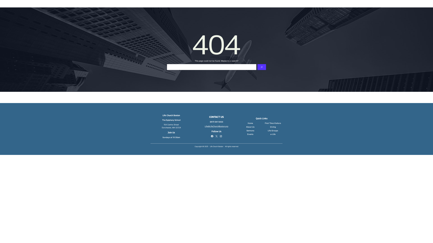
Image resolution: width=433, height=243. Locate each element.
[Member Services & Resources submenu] (415, 3)
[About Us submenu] (325, 3)
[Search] (261, 67)
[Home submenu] (312, 3)
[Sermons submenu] (337, 3)
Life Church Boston (171, 115)
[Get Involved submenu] (361, 3)
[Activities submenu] (384, 3)
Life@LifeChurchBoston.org (216, 126)
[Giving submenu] (371, 3)
